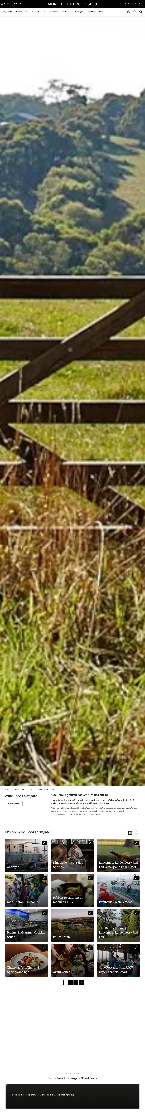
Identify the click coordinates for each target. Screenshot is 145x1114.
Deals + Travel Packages (72, 12)
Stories (102, 12)
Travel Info (91, 12)
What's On (36, 12)
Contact (128, 4)
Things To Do (7, 12)
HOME (7, 790)
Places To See (22, 12)
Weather (138, 4)
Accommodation (51, 12)
